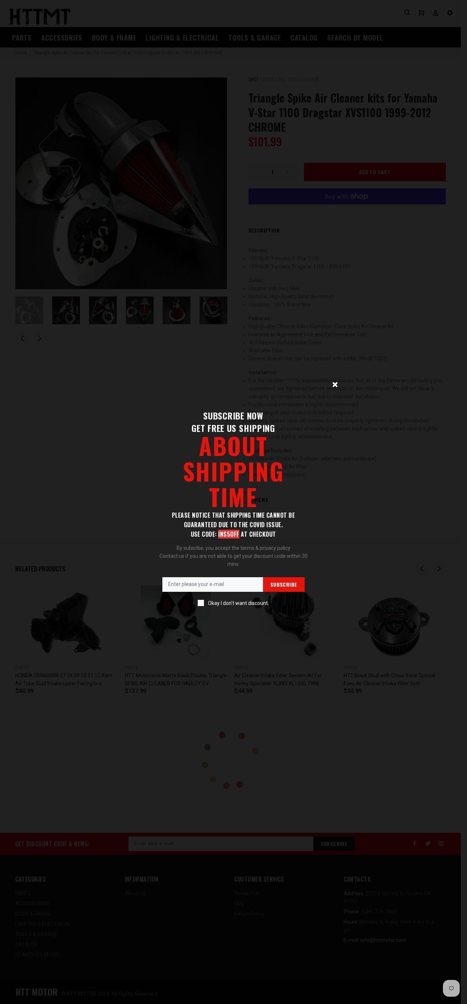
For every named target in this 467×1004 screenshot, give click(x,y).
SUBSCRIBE (283, 584)
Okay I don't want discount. (238, 603)
